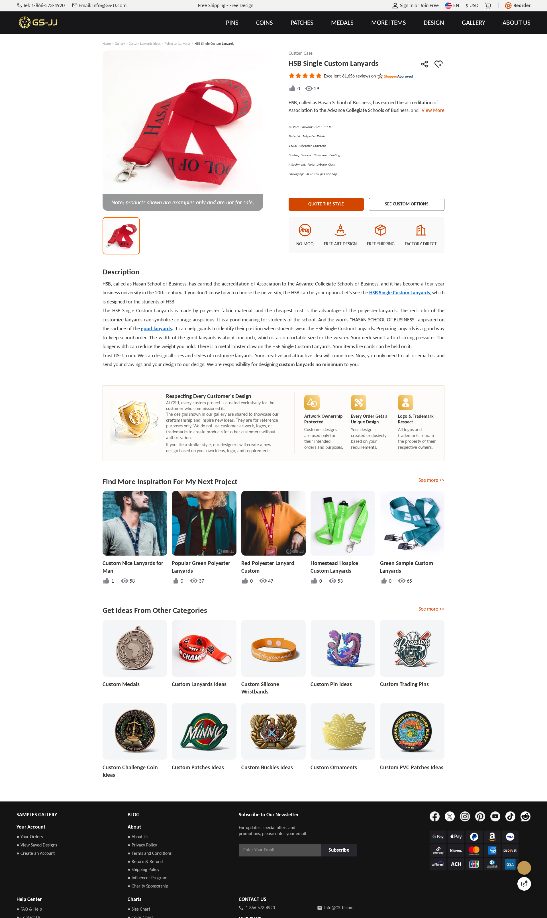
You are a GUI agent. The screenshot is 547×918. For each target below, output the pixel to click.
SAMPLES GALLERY (37, 814)
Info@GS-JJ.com (339, 907)
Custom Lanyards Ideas (145, 44)
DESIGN (434, 22)
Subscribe (340, 849)
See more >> (431, 480)
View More (431, 110)
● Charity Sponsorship (148, 886)
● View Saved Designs (37, 845)
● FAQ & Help (29, 909)
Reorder (521, 5)
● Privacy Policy (142, 845)
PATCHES (302, 22)
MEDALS (342, 22)
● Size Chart (139, 909)
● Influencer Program (148, 877)
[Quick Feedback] (524, 884)
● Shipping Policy (143, 869)
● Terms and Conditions (150, 853)
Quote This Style (326, 203)
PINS (232, 22)
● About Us (138, 836)
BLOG (133, 814)
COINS (264, 22)
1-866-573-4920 (260, 907)
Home (107, 44)
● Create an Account (36, 853)
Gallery (120, 44)
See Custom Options (406, 203)
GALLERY (473, 22)
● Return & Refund (145, 861)
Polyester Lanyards (178, 44)
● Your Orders (30, 836)
